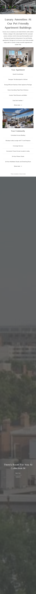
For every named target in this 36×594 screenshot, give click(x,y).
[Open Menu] (34, 3)
